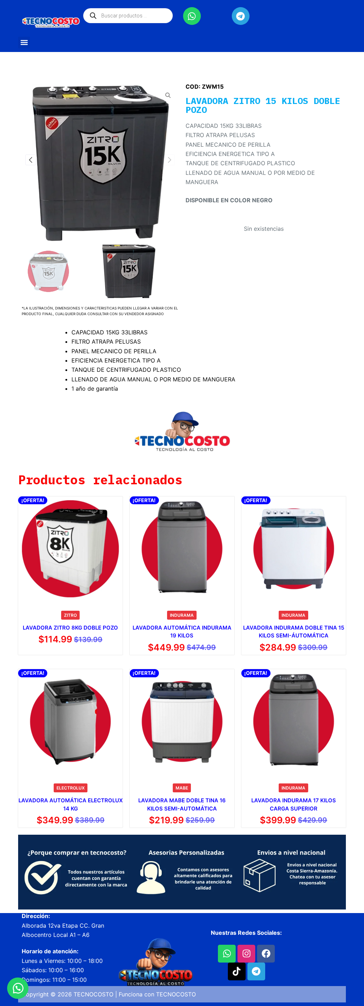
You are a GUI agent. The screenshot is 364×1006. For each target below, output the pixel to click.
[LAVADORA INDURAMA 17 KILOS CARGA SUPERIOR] (293, 721)
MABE (182, 788)
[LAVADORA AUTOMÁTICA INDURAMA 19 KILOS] (182, 548)
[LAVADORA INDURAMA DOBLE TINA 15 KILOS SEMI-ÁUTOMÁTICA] (293, 548)
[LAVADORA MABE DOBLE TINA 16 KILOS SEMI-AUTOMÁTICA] (182, 721)
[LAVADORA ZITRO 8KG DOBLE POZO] (70, 548)
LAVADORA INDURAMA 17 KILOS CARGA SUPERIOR (293, 804)
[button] (24, 42)
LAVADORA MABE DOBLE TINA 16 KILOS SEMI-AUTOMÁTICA (182, 804)
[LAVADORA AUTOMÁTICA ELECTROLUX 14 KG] (70, 721)
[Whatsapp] (192, 16)
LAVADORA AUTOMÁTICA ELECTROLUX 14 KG (70, 804)
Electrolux (71, 788)
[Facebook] (266, 954)
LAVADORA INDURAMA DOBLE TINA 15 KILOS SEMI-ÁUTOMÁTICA (293, 631)
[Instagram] (246, 954)
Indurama (182, 615)
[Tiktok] (237, 971)
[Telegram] (241, 16)
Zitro (70, 615)
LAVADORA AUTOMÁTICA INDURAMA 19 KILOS (182, 631)
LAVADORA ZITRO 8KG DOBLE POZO (70, 627)
